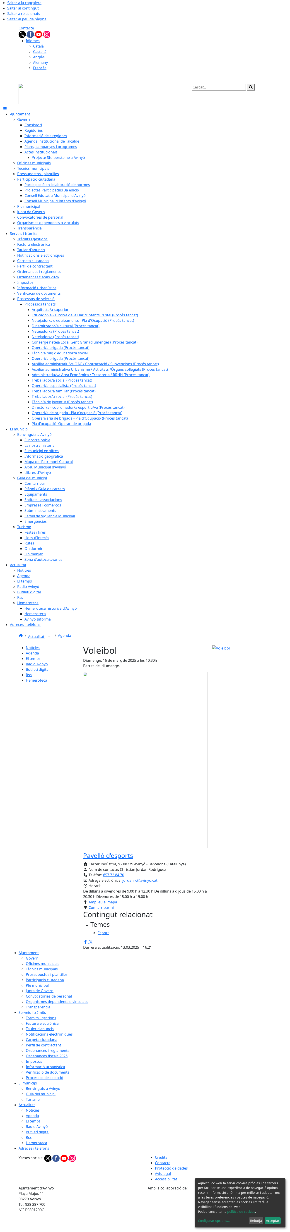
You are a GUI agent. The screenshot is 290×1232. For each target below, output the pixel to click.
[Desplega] (49, 637)
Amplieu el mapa (103, 902)
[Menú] (5, 108)
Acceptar (272, 1220)
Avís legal (163, 1173)
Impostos (34, 1061)
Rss (29, 674)
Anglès (39, 57)
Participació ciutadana (45, 979)
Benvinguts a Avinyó (43, 1088)
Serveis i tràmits (32, 1012)
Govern (32, 958)
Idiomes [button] (33, 40)
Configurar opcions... (214, 1220)
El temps (33, 658)
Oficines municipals (42, 963)
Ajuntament (29, 952)
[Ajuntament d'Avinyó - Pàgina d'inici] (39, 93)
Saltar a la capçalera (24, 2)
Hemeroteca (36, 680)
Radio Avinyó (37, 663)
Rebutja (256, 1220)
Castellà (39, 51)
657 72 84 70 (113, 874)
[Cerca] (251, 87)
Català (38, 46)
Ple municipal (37, 985)
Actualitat (36, 636)
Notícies (33, 647)
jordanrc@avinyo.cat (139, 880)
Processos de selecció (44, 1077)
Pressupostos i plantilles (47, 974)
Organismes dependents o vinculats (57, 1001)
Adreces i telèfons (34, 1148)
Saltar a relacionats (23, 13)
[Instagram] (46, 33)
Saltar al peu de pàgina (26, 19)
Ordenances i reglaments (47, 1050)
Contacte (26, 28)
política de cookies (241, 1211)
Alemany (40, 62)
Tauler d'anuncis (40, 1028)
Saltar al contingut (23, 8)
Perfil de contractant (43, 1045)
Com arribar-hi (101, 907)
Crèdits (161, 1157)
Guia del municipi (41, 1093)
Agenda (64, 635)
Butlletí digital (37, 669)
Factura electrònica (42, 1023)
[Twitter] (23, 33)
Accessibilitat (166, 1179)
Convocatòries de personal (49, 996)
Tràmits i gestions (41, 1017)
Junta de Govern (39, 990)
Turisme (33, 1099)
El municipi (28, 1083)
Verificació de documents (47, 1072)
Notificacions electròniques (49, 1034)
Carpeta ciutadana (41, 1039)
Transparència (38, 1007)
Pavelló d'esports (108, 855)
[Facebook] (31, 33)
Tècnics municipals (42, 969)
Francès (39, 67)
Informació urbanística (45, 1066)
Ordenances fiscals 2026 (47, 1055)
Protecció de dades (171, 1168)
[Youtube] (39, 33)
